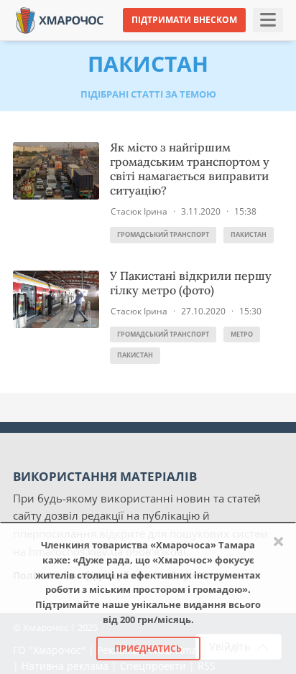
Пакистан (249, 234)
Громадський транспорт (163, 234)
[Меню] (268, 20)
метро (242, 334)
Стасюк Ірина (139, 211)
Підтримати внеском (184, 20)
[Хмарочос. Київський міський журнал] (59, 19)
